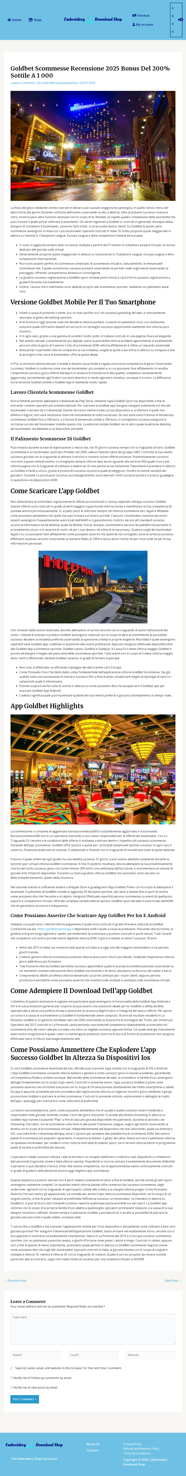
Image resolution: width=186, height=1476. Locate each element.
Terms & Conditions (136, 1453)
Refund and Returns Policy (141, 1449)
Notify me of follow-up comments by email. (42, 1378)
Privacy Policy (132, 1444)
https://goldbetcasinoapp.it (55, 929)
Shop (37, 20)
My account (144, 24)
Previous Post (15, 1281)
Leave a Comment (23, 83)
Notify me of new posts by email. (35, 1387)
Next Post (173, 1281)
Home (16, 20)
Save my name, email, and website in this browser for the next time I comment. (68, 1368)
